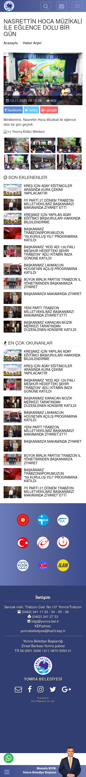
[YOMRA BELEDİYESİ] (3, 6)
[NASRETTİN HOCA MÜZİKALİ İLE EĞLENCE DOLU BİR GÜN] (16, 144)
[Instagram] (40, 688)
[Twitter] (53, 688)
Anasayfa (11, 42)
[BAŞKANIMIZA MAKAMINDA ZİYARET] (43, 302)
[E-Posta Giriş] (18, 688)
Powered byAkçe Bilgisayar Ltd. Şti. (43, 699)
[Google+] (66, 688)
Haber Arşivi (32, 42)
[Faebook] (29, 688)
